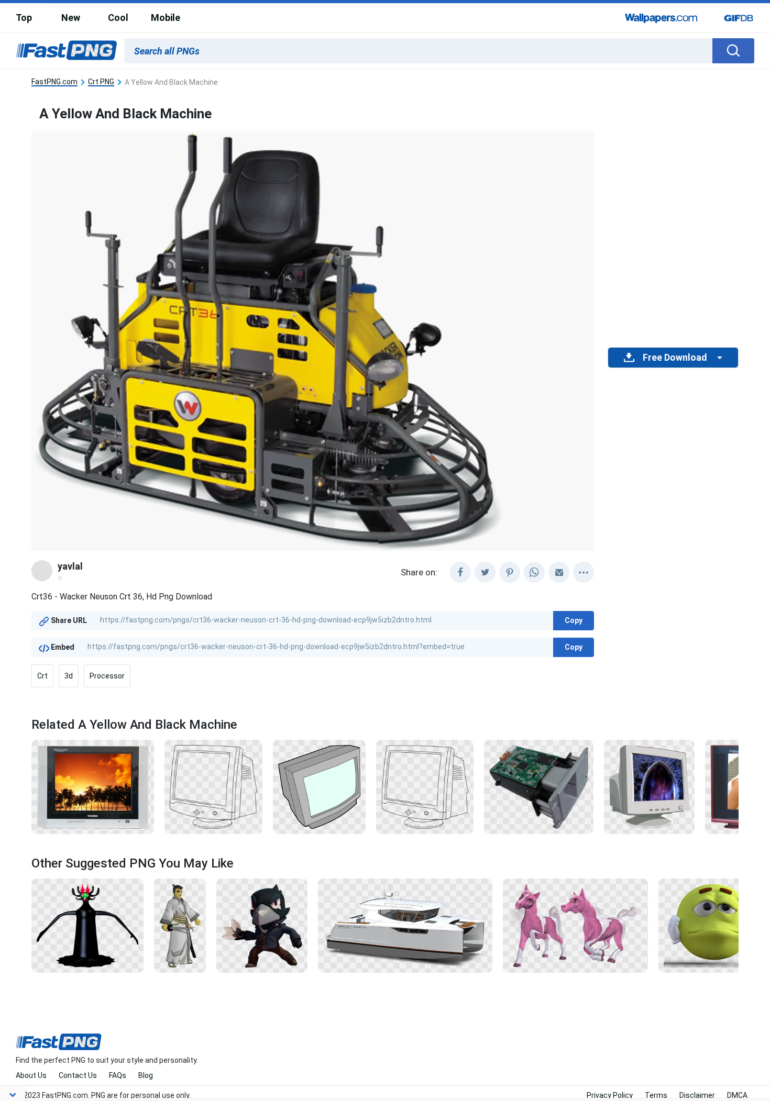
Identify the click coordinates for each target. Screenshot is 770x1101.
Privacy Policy (610, 1095)
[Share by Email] (558, 572)
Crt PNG (101, 82)
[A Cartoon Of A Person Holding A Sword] (180, 925)
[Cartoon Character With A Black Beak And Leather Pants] (262, 925)
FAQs (117, 1075)
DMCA (737, 1095)
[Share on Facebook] (460, 572)
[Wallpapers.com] (661, 18)
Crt (42, 676)
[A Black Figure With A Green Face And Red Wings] (87, 925)
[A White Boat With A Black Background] (405, 925)
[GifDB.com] (738, 18)
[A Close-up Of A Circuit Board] (538, 786)
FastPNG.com (54, 82)
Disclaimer (697, 1095)
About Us (31, 1075)
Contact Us (78, 1075)
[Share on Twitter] (485, 572)
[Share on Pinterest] (509, 572)
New (70, 17)
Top (24, 17)
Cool (118, 17)
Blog (145, 1075)
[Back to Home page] (66, 50)
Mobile (165, 17)
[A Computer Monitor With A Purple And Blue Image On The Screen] (649, 786)
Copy (573, 620)
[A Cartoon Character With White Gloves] (713, 925)
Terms (656, 1095)
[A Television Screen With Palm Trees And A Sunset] (93, 786)
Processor (107, 676)
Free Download (675, 357)
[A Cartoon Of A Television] (319, 786)
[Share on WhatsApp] (534, 572)
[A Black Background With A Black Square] (213, 786)
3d (68, 676)
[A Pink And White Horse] (575, 925)
